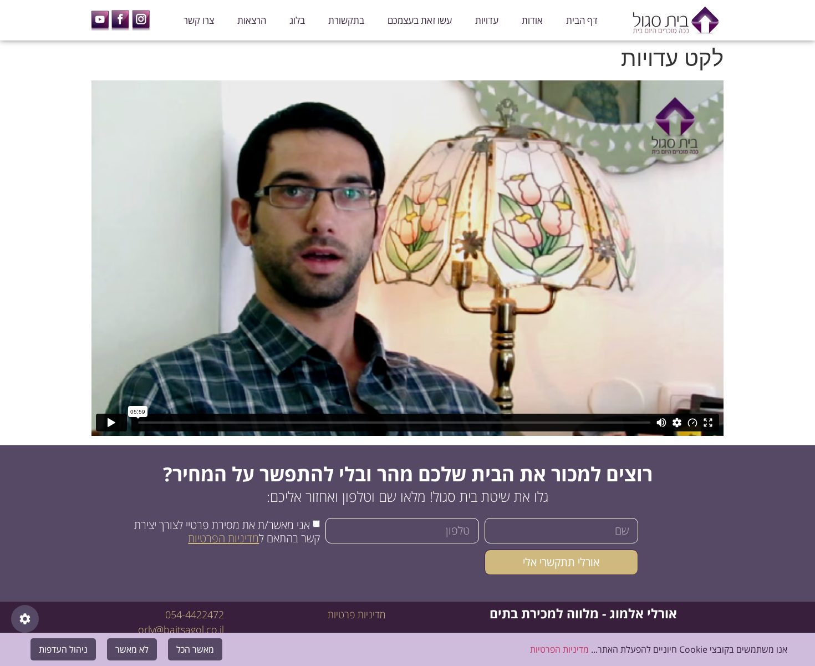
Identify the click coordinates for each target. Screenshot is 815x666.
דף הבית (582, 20)
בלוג (297, 20)
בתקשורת (346, 20)
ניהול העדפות (63, 649)
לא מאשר (132, 649)
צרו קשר (199, 20)
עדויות (486, 20)
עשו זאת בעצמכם (420, 20)
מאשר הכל (195, 649)
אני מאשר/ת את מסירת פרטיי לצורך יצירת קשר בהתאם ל (227, 531)
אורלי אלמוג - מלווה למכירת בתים (583, 613)
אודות (532, 20)
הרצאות (251, 20)
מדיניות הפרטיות (223, 538)
